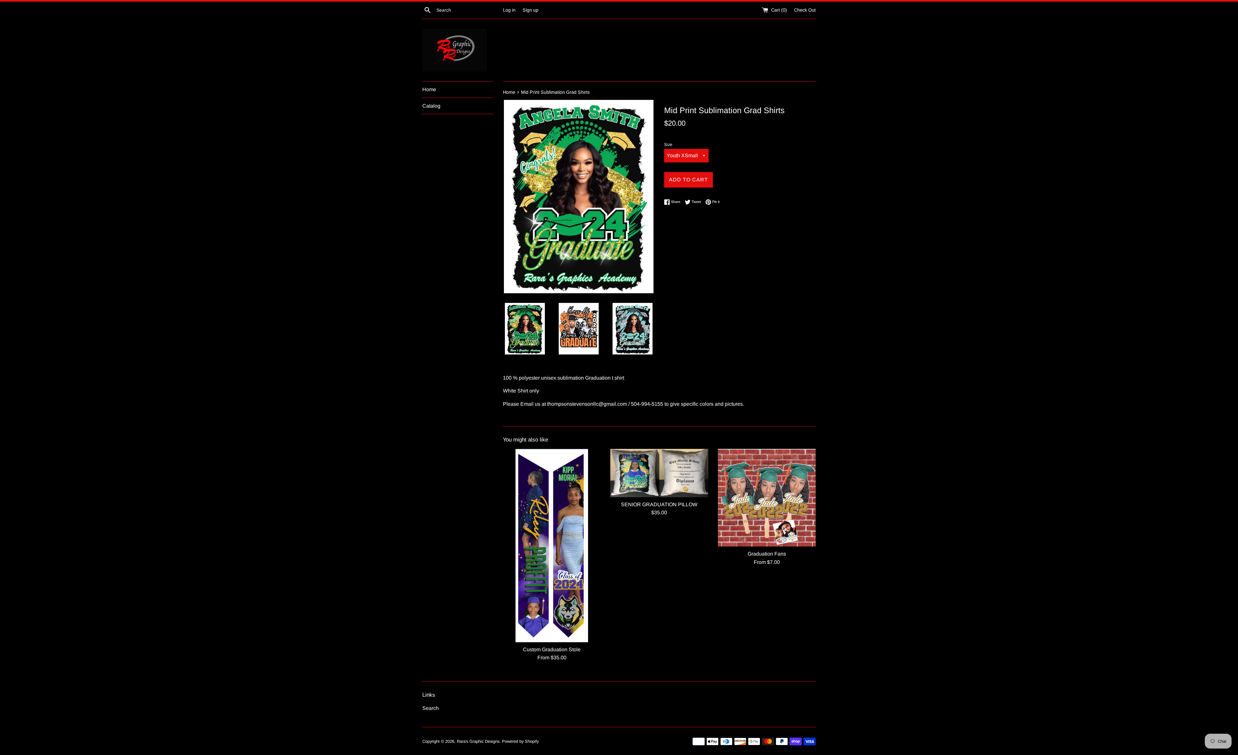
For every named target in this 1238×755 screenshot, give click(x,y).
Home (429, 89)
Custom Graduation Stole (552, 649)
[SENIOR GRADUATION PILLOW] (659, 473)
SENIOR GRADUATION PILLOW (659, 504)
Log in (509, 10)
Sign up (530, 10)
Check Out (805, 10)
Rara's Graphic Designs (478, 741)
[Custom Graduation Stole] (552, 545)
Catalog (431, 106)
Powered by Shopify (520, 741)
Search (430, 708)
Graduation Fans (767, 554)
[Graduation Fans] (767, 498)
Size (668, 144)
